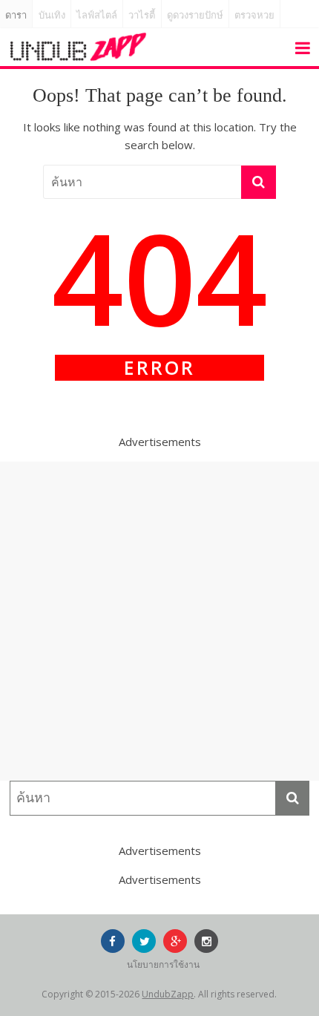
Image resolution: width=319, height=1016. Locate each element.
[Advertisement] (159, 621)
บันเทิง (52, 15)
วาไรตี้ (141, 15)
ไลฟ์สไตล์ (96, 15)
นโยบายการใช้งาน (163, 964)
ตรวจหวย (254, 15)
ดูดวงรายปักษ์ (195, 15)
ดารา (16, 15)
